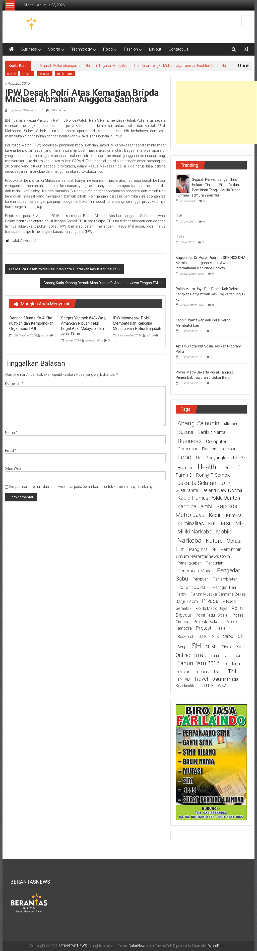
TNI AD (183, 679)
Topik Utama (65, 74)
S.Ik (215, 636)
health (207, 467)
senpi (182, 647)
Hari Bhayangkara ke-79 (220, 458)
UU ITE (208, 685)
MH (239, 523)
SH (196, 645)
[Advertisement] (216, 112)
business (189, 441)
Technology (81, 49)
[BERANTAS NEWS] (11, 49)
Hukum (27, 74)
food (184, 457)
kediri (215, 515)
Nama (11, 433)
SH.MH (211, 647)
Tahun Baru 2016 (198, 663)
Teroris (202, 671)
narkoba (189, 540)
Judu (180, 237)
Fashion (131, 49)
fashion (228, 449)
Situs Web (13, 469)
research (185, 636)
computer (216, 441)
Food (108, 49)
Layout (155, 49)
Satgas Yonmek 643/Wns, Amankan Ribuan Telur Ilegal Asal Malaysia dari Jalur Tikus (83, 326)
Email (10, 451)
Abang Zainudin (198, 423)
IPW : (179, 216)
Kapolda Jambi (194, 506)
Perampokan (193, 587)
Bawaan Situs (94, 340)
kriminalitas (190, 523)
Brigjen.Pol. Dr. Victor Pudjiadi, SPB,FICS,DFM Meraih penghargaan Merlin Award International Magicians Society (210, 263)
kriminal (234, 515)
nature (214, 540)
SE (240, 636)
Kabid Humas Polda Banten (208, 498)
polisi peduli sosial (212, 615)
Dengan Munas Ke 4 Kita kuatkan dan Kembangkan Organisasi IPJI (31, 323)
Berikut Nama (211, 432)
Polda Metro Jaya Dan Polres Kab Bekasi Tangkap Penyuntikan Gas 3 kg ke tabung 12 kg (210, 294)
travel (201, 679)
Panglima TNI (202, 549)
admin (45, 335)
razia (220, 628)
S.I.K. (203, 636)
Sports (54, 49)
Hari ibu (185, 467)
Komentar (14, 384)
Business (29, 49)
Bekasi (185, 432)
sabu (228, 636)
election (209, 449)
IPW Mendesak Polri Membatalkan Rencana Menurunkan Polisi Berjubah (137, 323)
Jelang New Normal (222, 490)
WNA (222, 685)
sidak (226, 647)
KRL (212, 523)
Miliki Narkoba (194, 531)
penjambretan (225, 579)
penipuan (200, 579)
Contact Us (178, 49)
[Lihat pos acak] (246, 49)
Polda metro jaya (211, 608)
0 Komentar (58, 110)
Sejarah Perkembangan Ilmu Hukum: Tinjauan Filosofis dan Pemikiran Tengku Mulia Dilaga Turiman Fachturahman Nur (133, 66)
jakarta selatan (196, 483)
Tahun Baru (232, 655)
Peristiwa (44, 74)
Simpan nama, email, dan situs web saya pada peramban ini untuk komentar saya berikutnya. (82, 487)
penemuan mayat (195, 571)
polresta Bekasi (207, 621)
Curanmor (187, 449)
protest (203, 628)
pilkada (210, 601)
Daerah (11, 74)
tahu (215, 655)
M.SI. (226, 523)
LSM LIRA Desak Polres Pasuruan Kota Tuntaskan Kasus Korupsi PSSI (65, 269)
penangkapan (189, 563)
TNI (232, 671)
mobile (224, 531)
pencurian (214, 563)
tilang (218, 671)
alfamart (231, 424)
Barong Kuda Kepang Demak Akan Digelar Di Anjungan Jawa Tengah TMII (101, 283)
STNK (200, 655)
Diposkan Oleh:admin (24, 110)
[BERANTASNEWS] (29, 903)
